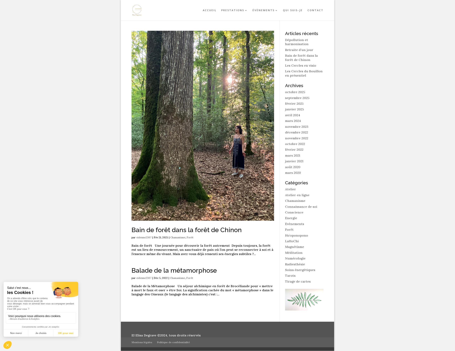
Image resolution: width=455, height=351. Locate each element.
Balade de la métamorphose (174, 270)
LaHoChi (292, 241)
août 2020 (292, 167)
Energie (291, 218)
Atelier (290, 189)
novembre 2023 (296, 127)
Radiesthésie (295, 264)
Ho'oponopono (296, 235)
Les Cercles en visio (300, 65)
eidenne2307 (144, 237)
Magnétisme (294, 247)
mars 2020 (293, 173)
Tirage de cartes (298, 281)
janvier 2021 (294, 161)
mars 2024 (293, 121)
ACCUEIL (209, 10)
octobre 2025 (295, 92)
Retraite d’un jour (299, 50)
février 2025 (294, 103)
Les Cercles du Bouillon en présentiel (304, 73)
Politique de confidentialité (173, 342)
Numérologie (295, 258)
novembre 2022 (296, 138)
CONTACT (315, 10)
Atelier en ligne (297, 195)
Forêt (190, 237)
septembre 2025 (297, 98)
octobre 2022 (295, 144)
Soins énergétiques (300, 270)
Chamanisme (177, 237)
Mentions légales (142, 342)
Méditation (294, 253)
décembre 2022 (296, 132)
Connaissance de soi (301, 207)
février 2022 (294, 150)
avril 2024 (292, 115)
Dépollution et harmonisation (297, 42)
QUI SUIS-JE (293, 10)
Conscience (294, 212)
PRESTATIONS (232, 10)
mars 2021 (292, 155)
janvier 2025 (294, 109)
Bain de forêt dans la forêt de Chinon (187, 230)
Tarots (290, 276)
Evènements (294, 224)
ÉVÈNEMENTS (264, 10)
